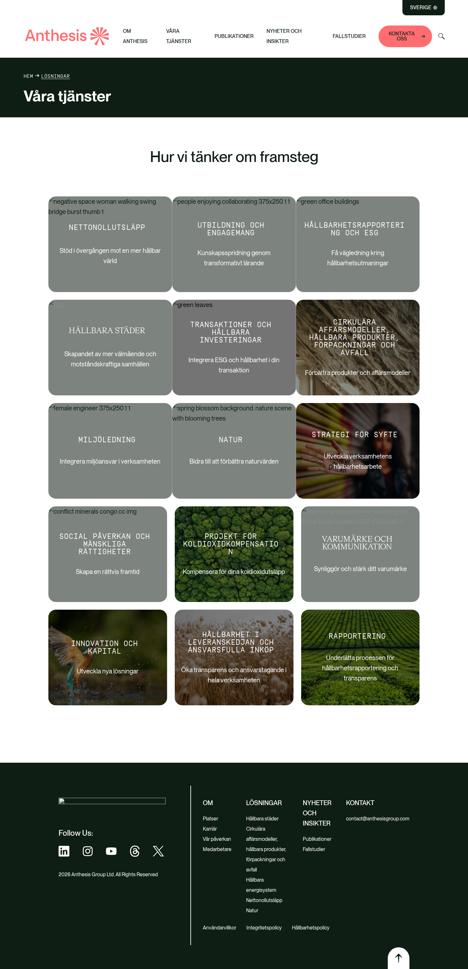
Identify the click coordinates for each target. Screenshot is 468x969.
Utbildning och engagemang (230, 229)
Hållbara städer (107, 331)
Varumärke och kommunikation (357, 543)
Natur (231, 440)
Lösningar (264, 803)
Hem (28, 76)
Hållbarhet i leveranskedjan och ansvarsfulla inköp (231, 642)
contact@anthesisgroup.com (377, 819)
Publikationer (234, 36)
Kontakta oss (402, 36)
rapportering (357, 636)
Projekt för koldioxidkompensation (231, 543)
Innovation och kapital (104, 647)
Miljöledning (107, 440)
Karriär (210, 829)
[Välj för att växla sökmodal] (441, 36)
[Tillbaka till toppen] (398, 958)
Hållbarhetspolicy (311, 928)
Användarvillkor (219, 928)
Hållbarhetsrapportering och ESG (354, 229)
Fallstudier (349, 36)
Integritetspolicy (264, 928)
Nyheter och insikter (283, 36)
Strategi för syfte (355, 434)
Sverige (420, 7)
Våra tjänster (178, 36)
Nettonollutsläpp (107, 227)
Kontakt (360, 803)
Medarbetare (217, 849)
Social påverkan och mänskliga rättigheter (104, 543)
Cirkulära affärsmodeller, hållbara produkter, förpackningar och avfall (354, 337)
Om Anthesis (135, 36)
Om (208, 803)
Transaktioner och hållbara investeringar (230, 332)
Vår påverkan (217, 839)
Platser (210, 819)
